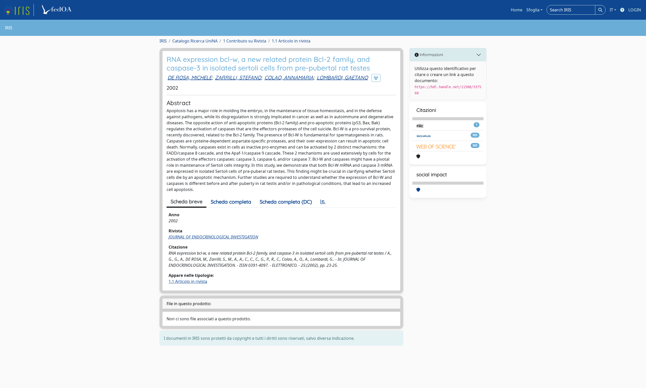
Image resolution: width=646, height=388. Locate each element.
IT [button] (611, 10)
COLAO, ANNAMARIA (288, 77)
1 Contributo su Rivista (244, 41)
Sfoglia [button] (533, 10)
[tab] (323, 202)
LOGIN (634, 10)
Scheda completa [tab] (231, 202)
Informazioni (431, 54)
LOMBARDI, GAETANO (342, 77)
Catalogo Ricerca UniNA (195, 41)
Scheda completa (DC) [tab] (286, 202)
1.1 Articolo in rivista (291, 41)
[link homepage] (18, 10)
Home (516, 10)
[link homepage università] (57, 10)
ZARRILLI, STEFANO (238, 77)
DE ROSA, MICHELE (190, 77)
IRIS (163, 41)
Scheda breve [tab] (186, 201)
